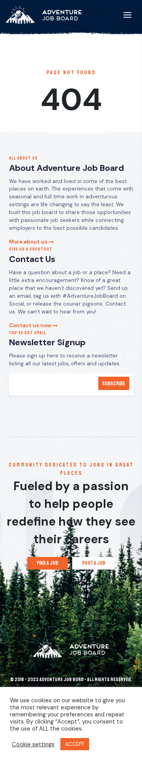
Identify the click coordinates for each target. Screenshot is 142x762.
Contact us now (30, 325)
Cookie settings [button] (33, 744)
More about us (29, 241)
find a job (47, 563)
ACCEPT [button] (74, 744)
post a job (93, 563)
